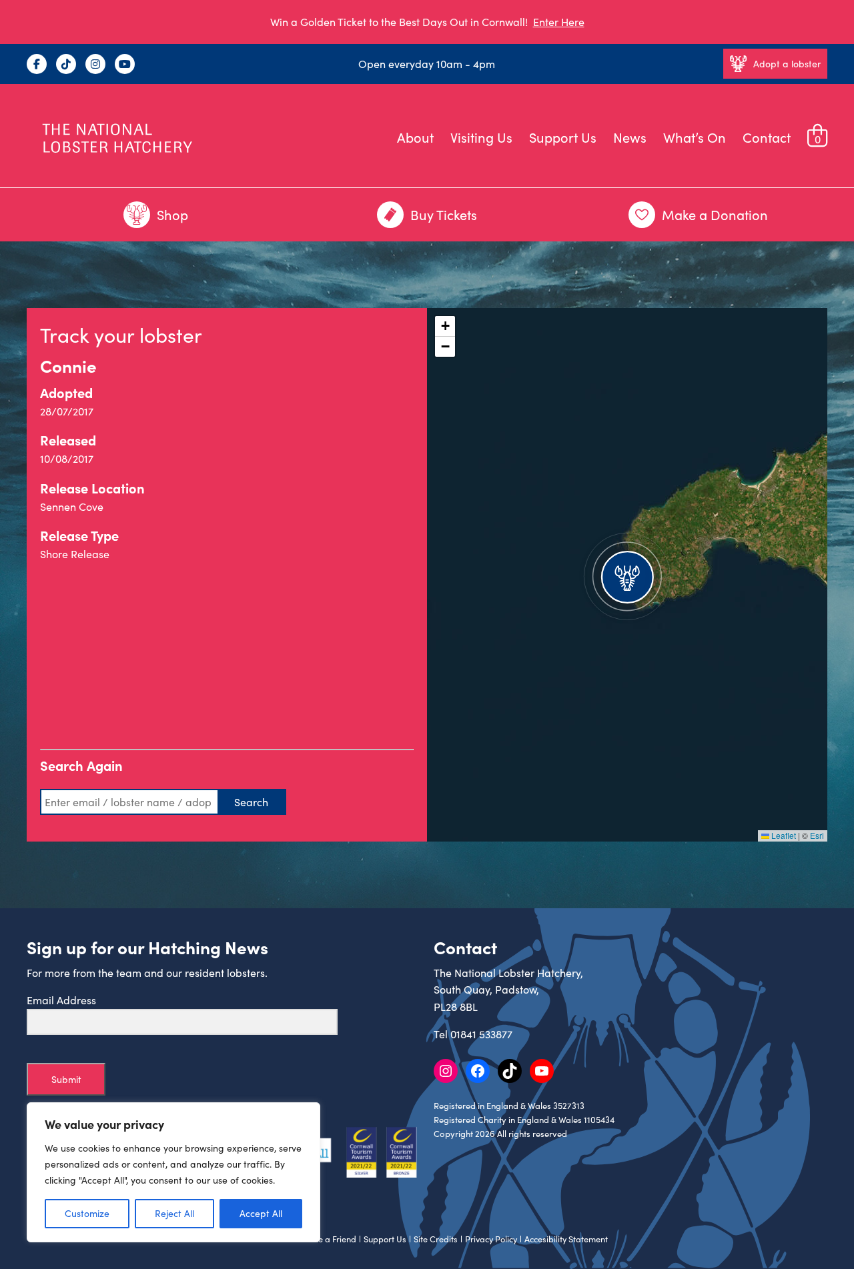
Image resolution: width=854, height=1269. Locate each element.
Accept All (261, 1213)
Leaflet (782, 835)
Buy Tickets (443, 214)
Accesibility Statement (566, 1239)
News (630, 137)
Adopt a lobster (787, 63)
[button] (627, 575)
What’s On (694, 137)
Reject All (174, 1213)
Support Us (562, 137)
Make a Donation (715, 214)
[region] (173, 1172)
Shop (172, 214)
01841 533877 (481, 1034)
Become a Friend (324, 1239)
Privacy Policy (491, 1239)
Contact (767, 137)
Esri (817, 835)
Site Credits (436, 1239)
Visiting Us (481, 137)
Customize (87, 1213)
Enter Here (558, 22)
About (415, 137)
